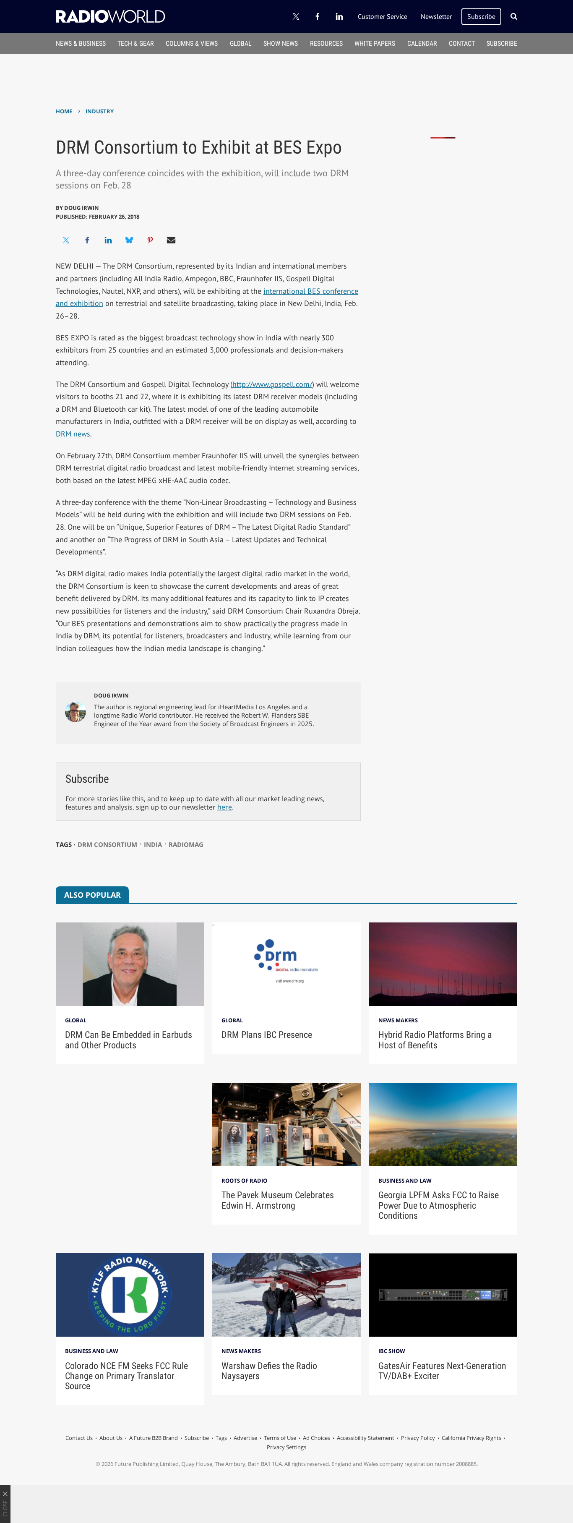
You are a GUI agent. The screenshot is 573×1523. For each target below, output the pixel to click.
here (224, 807)
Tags (221, 1438)
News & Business (81, 43)
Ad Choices (316, 1438)
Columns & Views (192, 43)
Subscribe (481, 16)
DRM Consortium (107, 844)
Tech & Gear (135, 43)
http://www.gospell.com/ (272, 384)
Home (64, 111)
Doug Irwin (81, 208)
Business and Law (405, 1180)
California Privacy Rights (471, 1438)
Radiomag (186, 844)
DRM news (73, 434)
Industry (100, 111)
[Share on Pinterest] (150, 240)
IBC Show (391, 1351)
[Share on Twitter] (66, 240)
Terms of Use (280, 1438)
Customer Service (382, 16)
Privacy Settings (286, 1447)
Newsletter (436, 16)
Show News (280, 43)
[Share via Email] (171, 240)
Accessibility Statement (365, 1438)
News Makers (398, 1020)
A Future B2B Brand (153, 1438)
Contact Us (79, 1438)
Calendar (422, 43)
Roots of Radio (244, 1180)
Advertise (245, 1438)
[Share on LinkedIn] (108, 240)
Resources (326, 43)
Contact (462, 43)
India (153, 844)
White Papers (374, 43)
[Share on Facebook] (87, 240)
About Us (110, 1438)
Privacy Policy (418, 1438)
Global (241, 43)
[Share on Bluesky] (129, 240)
